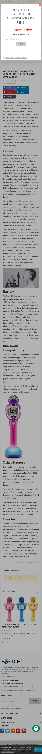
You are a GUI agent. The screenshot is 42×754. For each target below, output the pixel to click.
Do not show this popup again (16, 58)
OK (22, 44)
